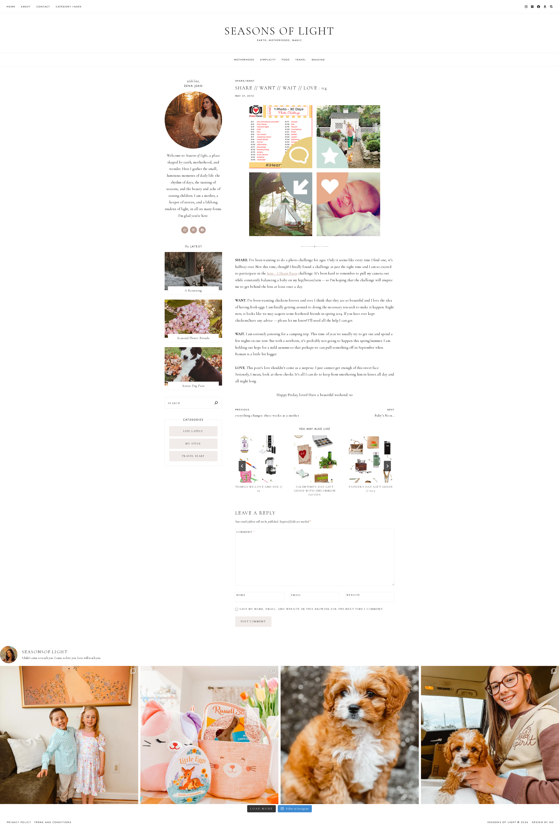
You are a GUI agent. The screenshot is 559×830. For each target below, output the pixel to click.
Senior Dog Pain (193, 386)
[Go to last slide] (242, 466)
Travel (300, 59)
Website (353, 595)
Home (11, 6)
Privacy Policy (19, 822)
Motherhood (244, 59)
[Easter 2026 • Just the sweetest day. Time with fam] (69, 735)
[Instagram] (526, 6)
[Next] (387, 466)
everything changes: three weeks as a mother (267, 412)
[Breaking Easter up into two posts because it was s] (209, 735)
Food (286, 59)
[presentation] (258, 458)
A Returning (193, 290)
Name (241, 595)
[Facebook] (539, 6)
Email (296, 595)
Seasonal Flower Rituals (193, 338)
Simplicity (268, 59)
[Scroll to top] (551, 818)
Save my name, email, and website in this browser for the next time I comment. (312, 608)
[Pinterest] (532, 6)
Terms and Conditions (53, 822)
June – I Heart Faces (282, 273)
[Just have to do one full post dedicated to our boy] (350, 735)
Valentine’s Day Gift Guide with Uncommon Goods (315, 490)
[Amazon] (545, 6)
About (26, 6)
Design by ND (543, 822)
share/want (245, 80)
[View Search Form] (551, 6)
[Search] (216, 403)
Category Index (69, 6)
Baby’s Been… (384, 412)
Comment (245, 531)
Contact (43, 6)
